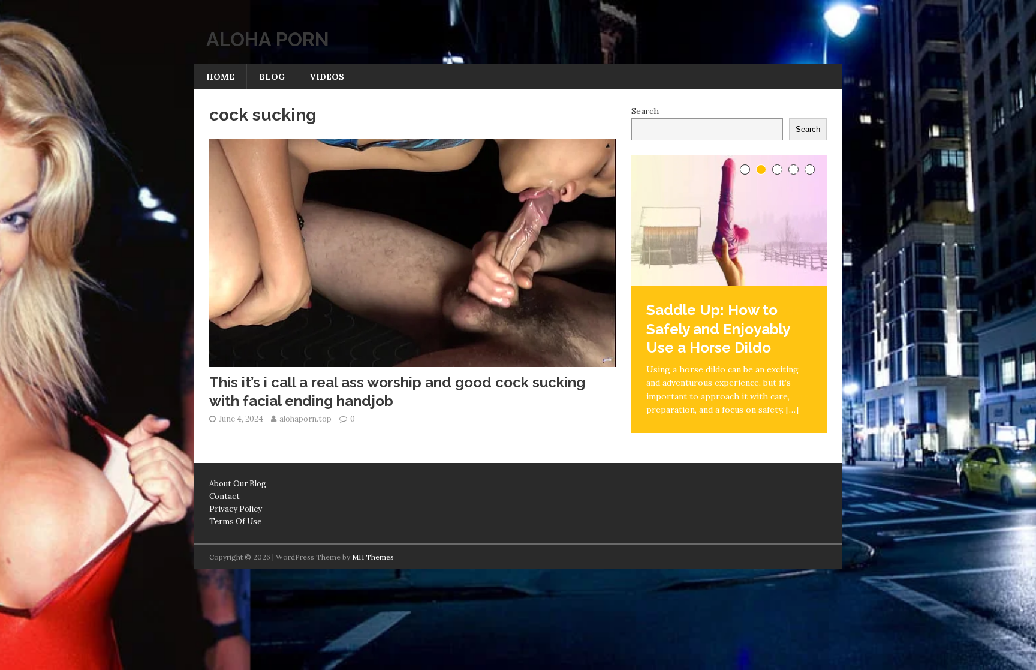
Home (220, 76)
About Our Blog (237, 484)
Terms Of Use (235, 521)
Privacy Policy (235, 509)
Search (645, 111)
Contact (224, 496)
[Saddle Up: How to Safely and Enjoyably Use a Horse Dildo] (729, 220)
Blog (272, 76)
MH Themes (373, 556)
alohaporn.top (305, 419)
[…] (792, 409)
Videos (326, 76)
